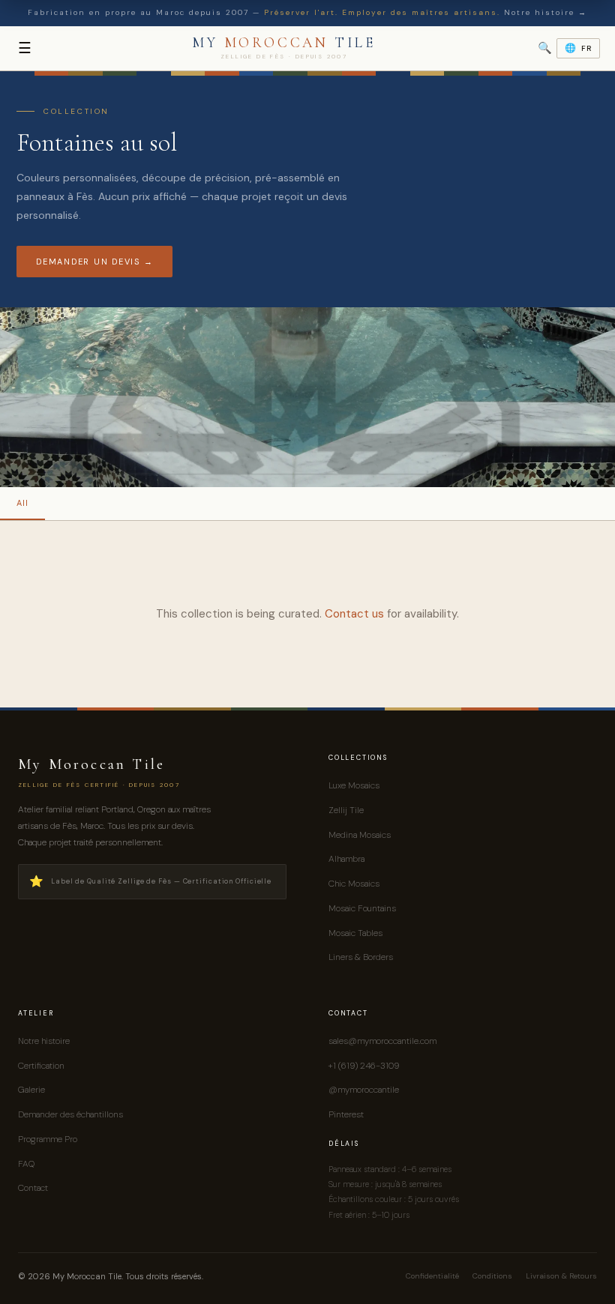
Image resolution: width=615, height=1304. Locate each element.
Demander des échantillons (70, 1114)
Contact (33, 1188)
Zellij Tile (346, 810)
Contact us (354, 613)
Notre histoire (44, 1041)
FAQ (26, 1164)
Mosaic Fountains (362, 908)
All (22, 503)
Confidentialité (432, 1276)
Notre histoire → (545, 12)
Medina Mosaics (359, 835)
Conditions (492, 1276)
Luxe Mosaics (354, 785)
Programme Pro (47, 1139)
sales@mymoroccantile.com (382, 1041)
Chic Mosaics (354, 884)
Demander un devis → (94, 261)
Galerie (31, 1090)
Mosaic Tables (355, 933)
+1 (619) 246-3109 (363, 1066)
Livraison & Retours (561, 1276)
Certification (41, 1066)
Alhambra (346, 859)
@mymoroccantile (363, 1090)
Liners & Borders (360, 957)
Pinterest (346, 1114)
